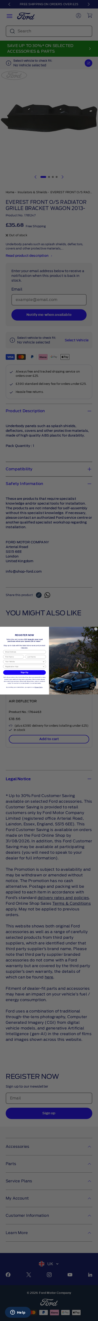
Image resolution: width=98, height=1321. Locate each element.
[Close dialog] (96, 629)
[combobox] (24, 661)
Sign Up (24, 672)
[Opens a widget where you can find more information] (18, 1313)
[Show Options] (43, 661)
